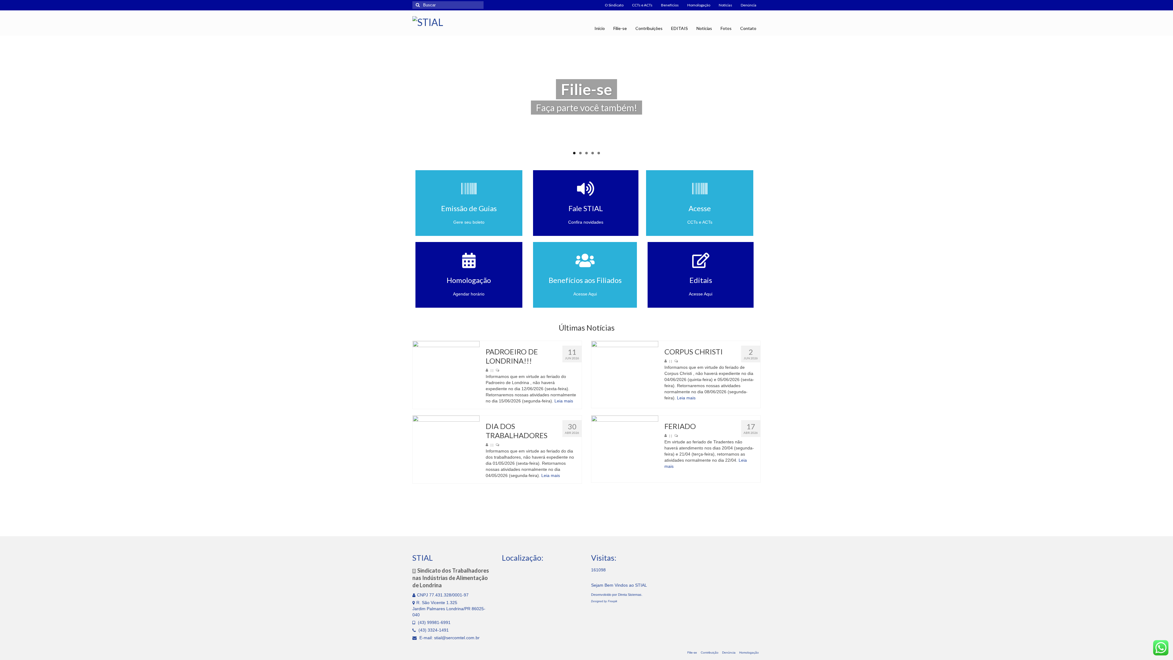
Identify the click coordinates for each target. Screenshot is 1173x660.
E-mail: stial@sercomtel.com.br (449, 637)
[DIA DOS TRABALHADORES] (446, 449)
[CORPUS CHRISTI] (624, 374)
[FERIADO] (624, 449)
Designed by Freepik (604, 601)
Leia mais (563, 400)
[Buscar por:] (448, 5)
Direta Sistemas (629, 594)
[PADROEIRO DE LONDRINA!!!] (446, 374)
